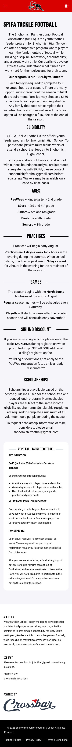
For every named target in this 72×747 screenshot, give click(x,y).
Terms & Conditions (56, 739)
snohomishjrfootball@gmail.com (31, 174)
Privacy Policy (33, 739)
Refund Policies (13, 739)
